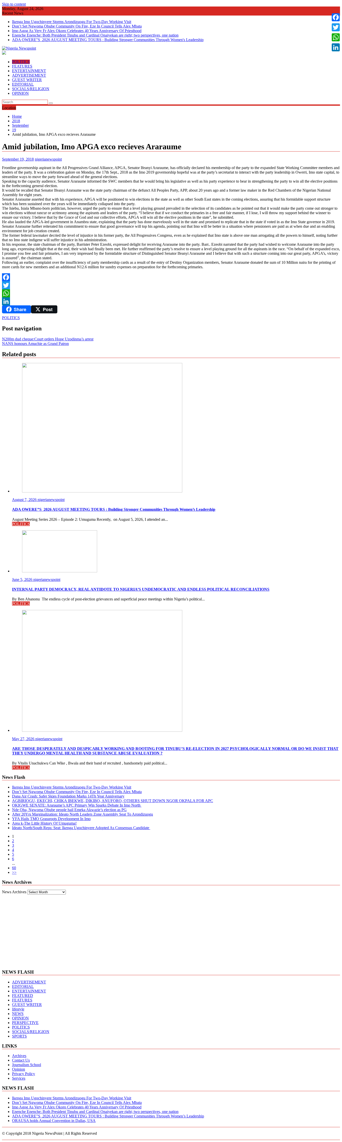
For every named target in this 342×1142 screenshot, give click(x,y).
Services (18, 1078)
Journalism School (26, 1065)
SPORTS (19, 1036)
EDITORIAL (23, 84)
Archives (19, 1056)
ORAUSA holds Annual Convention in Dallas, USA (54, 1120)
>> (14, 872)
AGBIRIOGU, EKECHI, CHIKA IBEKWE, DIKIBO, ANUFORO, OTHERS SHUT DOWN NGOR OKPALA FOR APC (112, 801)
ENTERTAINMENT (29, 71)
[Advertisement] (171, 930)
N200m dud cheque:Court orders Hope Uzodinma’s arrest (47, 339)
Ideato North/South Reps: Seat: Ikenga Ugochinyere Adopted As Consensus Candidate (81, 828)
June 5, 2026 (22, 579)
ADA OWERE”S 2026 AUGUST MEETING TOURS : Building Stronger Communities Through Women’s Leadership (108, 1116)
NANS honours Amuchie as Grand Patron (35, 343)
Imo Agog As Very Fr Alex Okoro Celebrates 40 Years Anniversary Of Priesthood (76, 31)
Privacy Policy (23, 1074)
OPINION (20, 93)
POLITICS (21, 62)
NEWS (18, 1013)
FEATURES (22, 66)
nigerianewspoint (48, 159)
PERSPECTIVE (25, 1023)
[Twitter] (171, 285)
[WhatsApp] (171, 293)
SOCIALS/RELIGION (30, 89)
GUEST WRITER (27, 80)
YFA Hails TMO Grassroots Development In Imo (51, 819)
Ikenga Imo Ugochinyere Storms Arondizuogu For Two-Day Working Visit (71, 22)
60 (14, 868)
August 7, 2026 (25, 499)
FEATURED (22, 995)
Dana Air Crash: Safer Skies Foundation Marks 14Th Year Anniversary (68, 796)
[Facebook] (171, 277)
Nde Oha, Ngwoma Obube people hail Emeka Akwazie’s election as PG (69, 810)
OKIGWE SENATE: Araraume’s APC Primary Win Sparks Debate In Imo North (76, 805)
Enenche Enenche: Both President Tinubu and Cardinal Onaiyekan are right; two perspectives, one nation (95, 35)
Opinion (18, 1069)
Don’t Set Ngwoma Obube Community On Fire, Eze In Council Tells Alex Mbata (77, 26)
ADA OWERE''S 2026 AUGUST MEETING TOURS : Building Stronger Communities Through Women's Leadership (108, 40)
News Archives (14, 892)
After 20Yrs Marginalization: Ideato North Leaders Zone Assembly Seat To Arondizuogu (82, 814)
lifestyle (18, 1009)
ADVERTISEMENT (29, 75)
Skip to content (14, 4)
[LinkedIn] (171, 301)
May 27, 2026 (23, 739)
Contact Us (21, 1060)
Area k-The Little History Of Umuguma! (44, 823)
